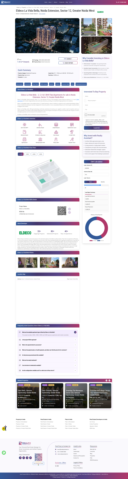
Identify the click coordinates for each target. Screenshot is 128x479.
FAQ (73, 84)
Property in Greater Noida (22, 426)
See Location (42, 13)
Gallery (58, 84)
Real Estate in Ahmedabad (47, 421)
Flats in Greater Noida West (71, 428)
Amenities (27, 84)
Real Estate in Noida (45, 424)
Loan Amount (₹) (88, 165)
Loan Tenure (87, 178)
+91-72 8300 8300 (61, 451)
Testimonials (76, 451)
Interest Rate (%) (88, 171)
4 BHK (34, 154)
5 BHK (40, 154)
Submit (97, 128)
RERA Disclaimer (94, 460)
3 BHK (27, 154)
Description (19, 84)
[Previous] (106, 380)
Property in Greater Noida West (23, 428)
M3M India (92, 428)
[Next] (109, 380)
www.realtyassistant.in (62, 454)
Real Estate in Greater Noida (47, 426)
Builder (51, 84)
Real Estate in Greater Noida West (49, 428)
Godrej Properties (94, 424)
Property (24, 7)
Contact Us (76, 458)
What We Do (93, 449)
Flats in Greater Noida (70, 426)
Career (70, 2)
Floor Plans (35, 84)
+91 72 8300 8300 (121, 2)
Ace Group (92, 421)
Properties (61, 2)
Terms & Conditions (78, 467)
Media (55, 2)
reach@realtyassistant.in (63, 449)
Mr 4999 (57, 466)
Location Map (65, 84)
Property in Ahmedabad (21, 421)
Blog (67, 2)
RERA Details (44, 84)
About (50, 2)
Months (103, 182)
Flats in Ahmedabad (69, 421)
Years (90, 182)
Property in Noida (20, 424)
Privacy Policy (76, 465)
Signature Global (94, 426)
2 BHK (20, 154)
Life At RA (92, 451)
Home (45, 2)
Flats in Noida (68, 424)
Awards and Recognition (79, 455)
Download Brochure (81, 84)
